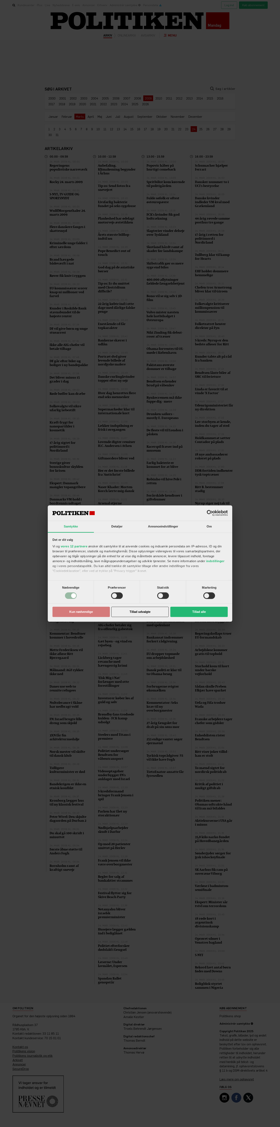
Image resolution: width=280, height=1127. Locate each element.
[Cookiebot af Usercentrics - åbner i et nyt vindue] (210, 513)
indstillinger (215, 561)
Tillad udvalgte (140, 612)
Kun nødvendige (81, 612)
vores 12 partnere (74, 546)
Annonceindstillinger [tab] (163, 526)
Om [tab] (209, 526)
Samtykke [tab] (71, 526)
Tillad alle (199, 612)
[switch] (117, 595)
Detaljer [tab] (117, 526)
